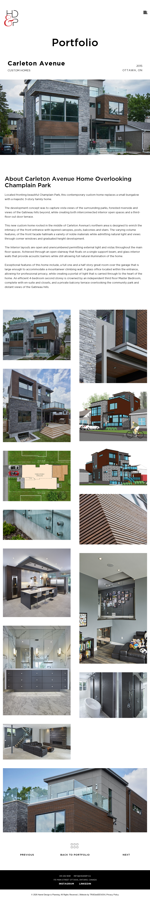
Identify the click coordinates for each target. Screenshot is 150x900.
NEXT (126, 854)
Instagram (66, 883)
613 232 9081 (65, 876)
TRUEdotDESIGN (97, 895)
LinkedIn (85, 883)
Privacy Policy (112, 895)
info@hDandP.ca (82, 876)
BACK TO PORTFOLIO (75, 854)
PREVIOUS (27, 854)
